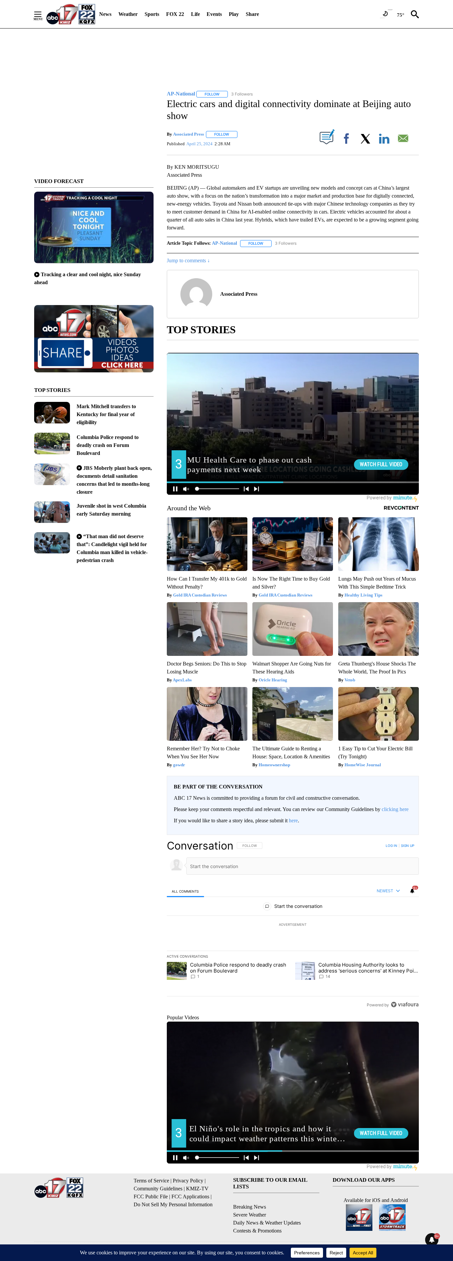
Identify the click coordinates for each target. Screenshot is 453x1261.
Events (214, 14)
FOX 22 (175, 14)
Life (195, 14)
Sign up (407, 846)
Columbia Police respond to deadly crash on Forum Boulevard (108, 445)
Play (234, 14)
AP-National (224, 243)
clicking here (395, 809)
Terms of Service (151, 1180)
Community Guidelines (158, 1188)
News (105, 14)
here (293, 820)
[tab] (185, 891)
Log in (391, 846)
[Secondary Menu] (42, 14)
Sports (152, 14)
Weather (128, 14)
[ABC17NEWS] (71, 14)
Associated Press (188, 134)
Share (252, 14)
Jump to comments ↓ (188, 260)
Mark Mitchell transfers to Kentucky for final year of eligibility (106, 414)
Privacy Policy (188, 1180)
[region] (293, 925)
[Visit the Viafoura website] (405, 1004)
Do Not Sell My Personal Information (173, 1204)
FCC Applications (190, 1196)
